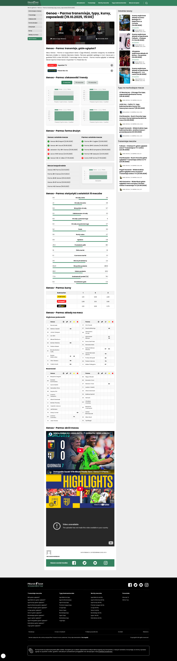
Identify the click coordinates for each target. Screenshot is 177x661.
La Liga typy (62, 608)
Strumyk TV (125, 597)
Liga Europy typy (64, 602)
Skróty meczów (103, 3)
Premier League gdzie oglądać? (37, 608)
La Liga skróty (95, 608)
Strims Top (125, 600)
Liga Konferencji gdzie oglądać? (37, 605)
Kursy (30, 31)
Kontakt (120, 632)
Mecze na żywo (134, 3)
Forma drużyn (33, 23)
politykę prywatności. (106, 652)
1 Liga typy (62, 620)
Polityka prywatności (92, 632)
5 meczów (66, 82)
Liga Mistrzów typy (64, 597)
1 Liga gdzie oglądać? (34, 626)
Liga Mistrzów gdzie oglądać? (36, 600)
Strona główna (32, 8)
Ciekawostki (32, 19)
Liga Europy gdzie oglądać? (36, 602)
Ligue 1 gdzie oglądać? (34, 618)
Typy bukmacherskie (119, 3)
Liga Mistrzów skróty (97, 597)
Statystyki (32, 27)
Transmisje (91, 3)
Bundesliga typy (64, 613)
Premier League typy (65, 605)
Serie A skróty (95, 610)
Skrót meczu (32, 38)
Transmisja (32, 15)
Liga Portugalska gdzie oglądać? (37, 620)
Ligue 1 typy (62, 615)
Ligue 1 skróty (94, 615)
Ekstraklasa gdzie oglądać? (36, 623)
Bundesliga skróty (96, 613)
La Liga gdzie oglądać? (34, 610)
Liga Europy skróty (96, 602)
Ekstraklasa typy (64, 618)
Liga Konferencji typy (65, 600)
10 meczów (79, 82)
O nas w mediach (60, 632)
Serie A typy (62, 610)
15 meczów (92, 82)
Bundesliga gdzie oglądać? (36, 615)
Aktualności (81, 3)
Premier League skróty (97, 605)
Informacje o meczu (35, 11)
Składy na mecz (33, 34)
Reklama (145, 632)
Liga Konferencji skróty (97, 600)
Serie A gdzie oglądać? (35, 613)
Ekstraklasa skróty (96, 618)
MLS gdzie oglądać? (34, 597)
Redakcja (31, 632)
